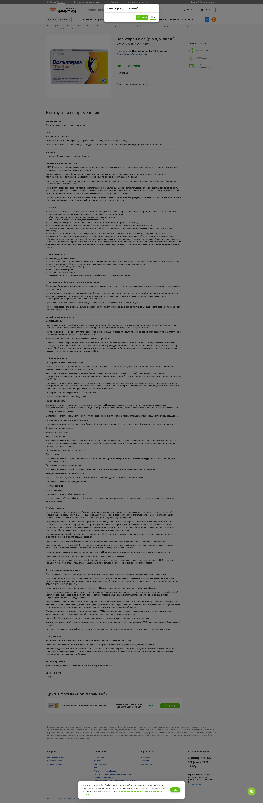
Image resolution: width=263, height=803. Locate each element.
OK (175, 790)
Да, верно (142, 17)
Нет (153, 17)
